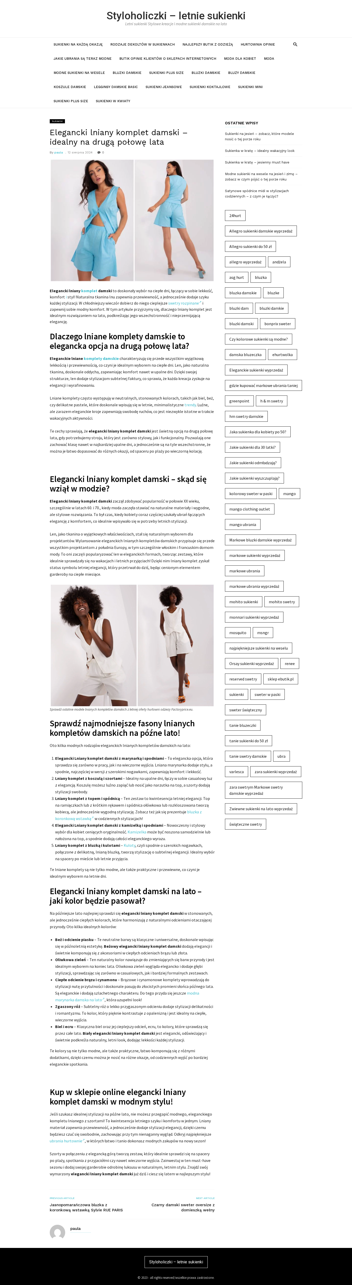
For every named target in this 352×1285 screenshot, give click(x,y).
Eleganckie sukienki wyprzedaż (256, 370)
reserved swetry (243, 679)
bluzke (273, 292)
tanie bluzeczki (242, 725)
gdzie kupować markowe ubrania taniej (263, 385)
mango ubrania (242, 524)
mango (289, 493)
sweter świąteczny (245, 709)
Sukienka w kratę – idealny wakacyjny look (260, 151)
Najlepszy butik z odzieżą (207, 44)
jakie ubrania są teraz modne (83, 59)
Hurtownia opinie (258, 44)
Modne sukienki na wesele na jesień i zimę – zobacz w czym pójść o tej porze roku (261, 176)
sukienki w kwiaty (113, 101)
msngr (263, 632)
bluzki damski (241, 323)
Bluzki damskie (127, 73)
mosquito (237, 632)
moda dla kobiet (240, 59)
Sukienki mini (250, 87)
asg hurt (236, 277)
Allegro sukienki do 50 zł (250, 246)
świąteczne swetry (245, 824)
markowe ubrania (244, 570)
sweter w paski (267, 694)
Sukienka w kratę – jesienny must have (257, 162)
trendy (190, 404)
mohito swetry (282, 601)
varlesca (236, 771)
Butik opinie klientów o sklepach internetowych (167, 59)
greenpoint (239, 400)
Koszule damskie (70, 87)
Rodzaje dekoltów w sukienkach (142, 44)
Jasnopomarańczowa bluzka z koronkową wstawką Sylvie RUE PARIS (86, 1207)
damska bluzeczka (245, 354)
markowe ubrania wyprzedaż (254, 586)
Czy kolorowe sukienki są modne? (258, 339)
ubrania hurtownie (66, 1140)
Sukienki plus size (166, 73)
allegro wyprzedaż (245, 261)
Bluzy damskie (241, 73)
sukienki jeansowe (164, 87)
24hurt (235, 215)
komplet (89, 290)
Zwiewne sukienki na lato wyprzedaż (261, 808)
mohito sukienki (243, 601)
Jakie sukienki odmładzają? (253, 462)
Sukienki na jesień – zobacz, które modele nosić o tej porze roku (259, 136)
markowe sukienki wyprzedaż (254, 555)
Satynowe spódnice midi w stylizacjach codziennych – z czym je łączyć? (257, 193)
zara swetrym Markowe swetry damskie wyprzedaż (256, 790)
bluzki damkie (271, 308)
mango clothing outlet (249, 509)
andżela (279, 261)
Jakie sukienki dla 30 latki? (252, 447)
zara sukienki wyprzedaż (276, 771)
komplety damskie (101, 358)
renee (290, 663)
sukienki (236, 694)
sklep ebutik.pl (281, 679)
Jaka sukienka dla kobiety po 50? (257, 431)
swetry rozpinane (183, 303)
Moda (269, 59)
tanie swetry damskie (248, 756)
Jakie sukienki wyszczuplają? (254, 478)
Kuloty (129, 845)
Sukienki (57, 121)
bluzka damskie (243, 292)
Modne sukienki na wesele (79, 73)
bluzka (261, 277)
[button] (295, 44)
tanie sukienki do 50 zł (248, 740)
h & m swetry (271, 400)
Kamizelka (137, 831)
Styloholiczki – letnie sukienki (176, 16)
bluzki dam (239, 308)
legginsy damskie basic (116, 87)
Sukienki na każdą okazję (78, 44)
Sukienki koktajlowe (210, 87)
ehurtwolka (282, 354)
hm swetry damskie (246, 416)
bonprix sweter (277, 323)
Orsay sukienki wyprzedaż (251, 663)
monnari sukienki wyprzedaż (254, 617)
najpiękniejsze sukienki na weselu (258, 648)
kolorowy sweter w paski (250, 493)
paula (58, 152)
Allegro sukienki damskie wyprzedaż (260, 231)
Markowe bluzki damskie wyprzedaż (260, 539)
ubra (282, 756)
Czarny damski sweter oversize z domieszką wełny (183, 1207)
